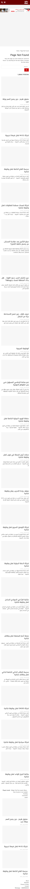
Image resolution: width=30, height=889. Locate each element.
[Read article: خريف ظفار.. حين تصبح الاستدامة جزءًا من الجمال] (15, 301)
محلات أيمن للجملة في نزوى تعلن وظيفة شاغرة (16, 456)
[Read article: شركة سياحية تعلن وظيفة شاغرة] (15, 729)
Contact (27, 886)
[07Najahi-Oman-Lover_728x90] (15, 10)
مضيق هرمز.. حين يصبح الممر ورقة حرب (16, 100)
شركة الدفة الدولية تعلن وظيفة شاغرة (16, 565)
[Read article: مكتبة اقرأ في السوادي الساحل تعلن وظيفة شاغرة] (15, 587)
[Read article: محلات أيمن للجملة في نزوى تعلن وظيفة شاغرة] (15, 442)
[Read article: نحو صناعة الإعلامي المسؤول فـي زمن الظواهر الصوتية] (15, 369)
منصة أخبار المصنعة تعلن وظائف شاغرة (16, 637)
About (27, 881)
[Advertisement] (15, 31)
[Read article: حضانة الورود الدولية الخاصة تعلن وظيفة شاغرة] (15, 406)
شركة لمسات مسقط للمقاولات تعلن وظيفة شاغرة (15, 206)
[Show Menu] (4, 2)
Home (18, 51)
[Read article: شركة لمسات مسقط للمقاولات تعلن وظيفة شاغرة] (15, 192)
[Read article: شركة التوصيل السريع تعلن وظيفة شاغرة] (15, 514)
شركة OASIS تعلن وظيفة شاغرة (16, 708)
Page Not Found (24, 51)
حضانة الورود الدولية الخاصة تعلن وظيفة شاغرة (16, 420)
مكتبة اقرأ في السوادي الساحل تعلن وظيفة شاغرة (17, 601)
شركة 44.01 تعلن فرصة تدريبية (17, 135)
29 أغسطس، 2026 (24, 104)
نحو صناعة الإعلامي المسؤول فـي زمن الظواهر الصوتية (16, 383)
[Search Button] (2, 2)
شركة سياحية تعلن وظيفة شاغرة (16, 742)
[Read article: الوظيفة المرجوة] (15, 336)
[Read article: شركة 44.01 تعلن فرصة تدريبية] (15, 122)
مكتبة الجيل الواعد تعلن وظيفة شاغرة (17, 775)
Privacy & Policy (25, 884)
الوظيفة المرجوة (22, 348)
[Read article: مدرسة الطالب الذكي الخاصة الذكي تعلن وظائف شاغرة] (15, 659)
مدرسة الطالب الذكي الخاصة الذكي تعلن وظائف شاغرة (15, 673)
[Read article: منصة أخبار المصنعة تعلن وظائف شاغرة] (15, 623)
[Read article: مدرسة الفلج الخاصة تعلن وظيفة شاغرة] (15, 156)
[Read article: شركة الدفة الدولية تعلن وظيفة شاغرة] (15, 551)
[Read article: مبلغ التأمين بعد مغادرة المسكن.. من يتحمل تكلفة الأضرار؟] (15, 229)
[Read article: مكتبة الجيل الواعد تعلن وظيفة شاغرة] (15, 761)
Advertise (26, 883)
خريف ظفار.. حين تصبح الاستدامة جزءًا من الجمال (16, 315)
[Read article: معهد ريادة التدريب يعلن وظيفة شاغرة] (15, 478)
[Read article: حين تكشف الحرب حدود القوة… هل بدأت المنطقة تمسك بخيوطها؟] (15, 265)
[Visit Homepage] (26, 2)
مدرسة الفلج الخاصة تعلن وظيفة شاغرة (16, 170)
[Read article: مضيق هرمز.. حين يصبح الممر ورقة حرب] (15, 86)
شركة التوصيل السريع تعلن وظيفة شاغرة (16, 528)
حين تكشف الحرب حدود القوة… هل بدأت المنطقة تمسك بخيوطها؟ (15, 279)
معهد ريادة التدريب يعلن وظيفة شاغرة (16, 492)
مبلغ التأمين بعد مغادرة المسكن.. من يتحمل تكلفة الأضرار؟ (16, 243)
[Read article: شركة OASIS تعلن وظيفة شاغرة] (15, 695)
